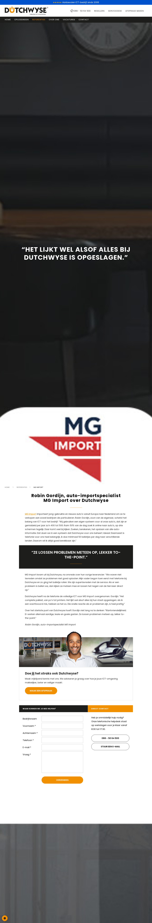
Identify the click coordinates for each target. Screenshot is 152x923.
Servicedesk (115, 11)
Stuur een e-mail (110, 746)
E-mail (27, 747)
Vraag (27, 754)
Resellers (99, 11)
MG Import (30, 513)
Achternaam (30, 733)
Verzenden (62, 779)
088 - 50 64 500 (82, 11)
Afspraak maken (134, 11)
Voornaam (29, 725)
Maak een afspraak (41, 690)
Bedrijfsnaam (30, 718)
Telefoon (28, 740)
